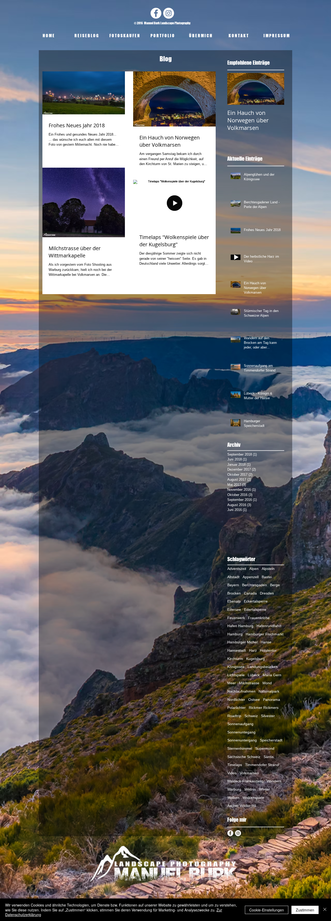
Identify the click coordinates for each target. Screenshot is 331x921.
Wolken (233, 798)
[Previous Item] (235, 89)
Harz (253, 650)
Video (232, 773)
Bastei (267, 577)
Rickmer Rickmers (264, 707)
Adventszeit (236, 569)
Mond (267, 683)
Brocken (234, 593)
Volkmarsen (249, 773)
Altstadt (233, 577)
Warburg (234, 789)
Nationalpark (269, 691)
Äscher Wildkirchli (241, 806)
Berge (275, 585)
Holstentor (268, 650)
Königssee (235, 667)
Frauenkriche (259, 618)
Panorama (271, 699)
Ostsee (254, 699)
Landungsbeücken (262, 667)
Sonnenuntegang (241, 732)
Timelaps (234, 765)
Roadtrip (234, 716)
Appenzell (251, 577)
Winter (264, 789)
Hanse (266, 642)
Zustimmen (305, 909)
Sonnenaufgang (240, 724)
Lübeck (254, 675)
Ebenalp (234, 601)
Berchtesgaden (254, 585)
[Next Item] (276, 89)
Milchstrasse (249, 683)
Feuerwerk (236, 618)
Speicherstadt (271, 740)
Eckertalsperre (256, 601)
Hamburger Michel (242, 642)
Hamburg (235, 634)
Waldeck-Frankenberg (245, 781)
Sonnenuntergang (242, 740)
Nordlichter (236, 699)
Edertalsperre (255, 609)
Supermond (264, 748)
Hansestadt (236, 650)
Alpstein (268, 569)
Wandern (274, 781)
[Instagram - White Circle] (168, 13)
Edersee (234, 609)
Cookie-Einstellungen (266, 909)
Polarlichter (236, 707)
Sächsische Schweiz (243, 757)
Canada (250, 593)
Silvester (268, 716)
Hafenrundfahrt (269, 626)
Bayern (233, 585)
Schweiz (251, 716)
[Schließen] (325, 910)
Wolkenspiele (253, 798)
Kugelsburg (255, 659)
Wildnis (250, 789)
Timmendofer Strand (262, 765)
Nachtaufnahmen (241, 691)
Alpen (254, 569)
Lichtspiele (236, 675)
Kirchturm (235, 659)
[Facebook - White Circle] (156, 13)
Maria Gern (272, 675)
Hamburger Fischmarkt (264, 634)
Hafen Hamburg (240, 626)
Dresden (267, 593)
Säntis (269, 757)
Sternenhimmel (239, 748)
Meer (231, 683)
